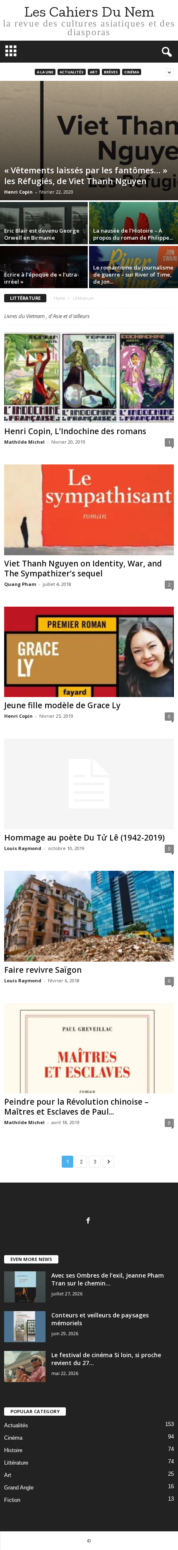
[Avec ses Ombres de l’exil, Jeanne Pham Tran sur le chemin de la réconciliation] (25, 1286)
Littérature (16, 1463)
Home (59, 298)
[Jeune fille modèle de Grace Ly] (89, 652)
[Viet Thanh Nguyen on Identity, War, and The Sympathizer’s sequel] (89, 509)
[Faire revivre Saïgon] (89, 916)
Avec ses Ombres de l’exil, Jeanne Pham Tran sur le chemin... (107, 1279)
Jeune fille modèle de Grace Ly (62, 705)
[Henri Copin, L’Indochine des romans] (89, 377)
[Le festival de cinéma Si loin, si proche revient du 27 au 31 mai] (25, 1366)
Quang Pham (20, 584)
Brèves (111, 72)
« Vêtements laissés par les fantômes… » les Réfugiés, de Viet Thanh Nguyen (85, 176)
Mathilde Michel (24, 442)
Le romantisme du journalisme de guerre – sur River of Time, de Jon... (133, 274)
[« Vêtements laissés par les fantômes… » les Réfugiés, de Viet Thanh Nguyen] (89, 140)
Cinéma (131, 72)
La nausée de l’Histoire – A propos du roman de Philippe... (133, 234)
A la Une (45, 72)
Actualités (72, 72)
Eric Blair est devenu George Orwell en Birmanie (41, 234)
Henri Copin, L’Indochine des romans (75, 431)
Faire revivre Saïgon (43, 969)
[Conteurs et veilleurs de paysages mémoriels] (25, 1326)
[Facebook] (89, 1221)
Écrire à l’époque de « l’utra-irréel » (41, 278)
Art (94, 72)
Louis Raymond (22, 848)
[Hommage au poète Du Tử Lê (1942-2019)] (89, 784)
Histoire (13, 1450)
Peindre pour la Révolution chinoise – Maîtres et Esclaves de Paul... (76, 1106)
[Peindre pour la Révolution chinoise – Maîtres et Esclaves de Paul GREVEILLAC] (89, 1048)
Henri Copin (18, 192)
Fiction (12, 1500)
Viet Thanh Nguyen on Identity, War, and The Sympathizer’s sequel (83, 568)
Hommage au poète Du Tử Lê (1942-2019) (84, 837)
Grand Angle (19, 1487)
